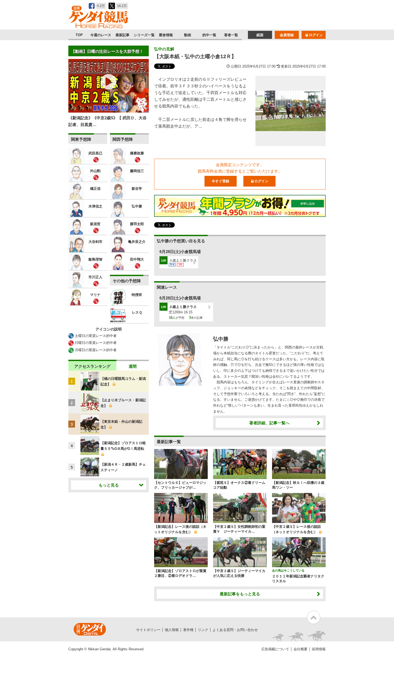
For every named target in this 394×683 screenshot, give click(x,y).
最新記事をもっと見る (240, 594)
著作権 (188, 630)
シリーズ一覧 (144, 35)
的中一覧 (209, 35)
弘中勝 (220, 339)
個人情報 (172, 630)
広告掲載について (275, 649)
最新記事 (122, 35)
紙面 (260, 35)
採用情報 (319, 649)
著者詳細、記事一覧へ (269, 423)
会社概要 (300, 649)
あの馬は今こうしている (288, 570)
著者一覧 (231, 35)
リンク (203, 630)
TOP (79, 35)
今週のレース (100, 35)
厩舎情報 (166, 35)
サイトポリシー (148, 630)
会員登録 (287, 35)
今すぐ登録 (220, 181)
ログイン (316, 35)
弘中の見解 (164, 49)
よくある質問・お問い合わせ (235, 630)
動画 (187, 35)
